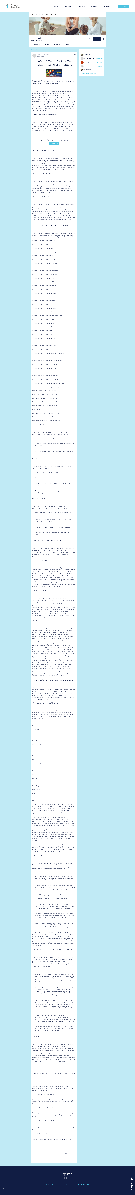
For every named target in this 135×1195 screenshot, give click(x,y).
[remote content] (54, 73)
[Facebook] (4, 1189)
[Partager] (75, 54)
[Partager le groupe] (103, 39)
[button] (56, 6)
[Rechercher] (90, 39)
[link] (36, 45)
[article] (54, 607)
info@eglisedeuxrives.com (69, 1185)
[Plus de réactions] (39, 1154)
